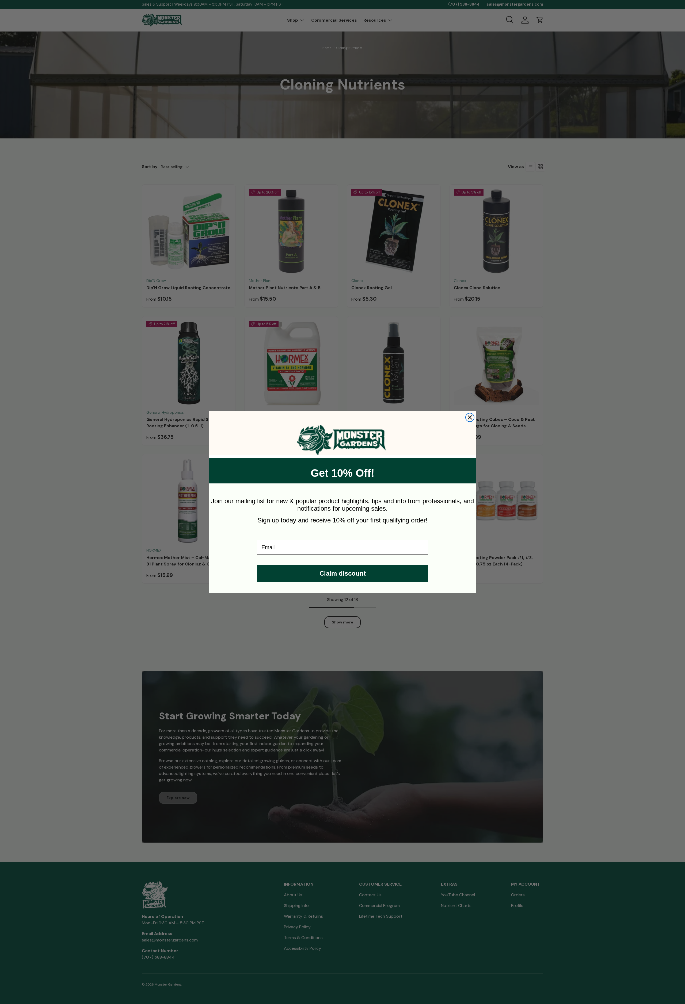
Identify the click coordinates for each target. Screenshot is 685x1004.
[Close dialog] (470, 417)
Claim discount (342, 573)
